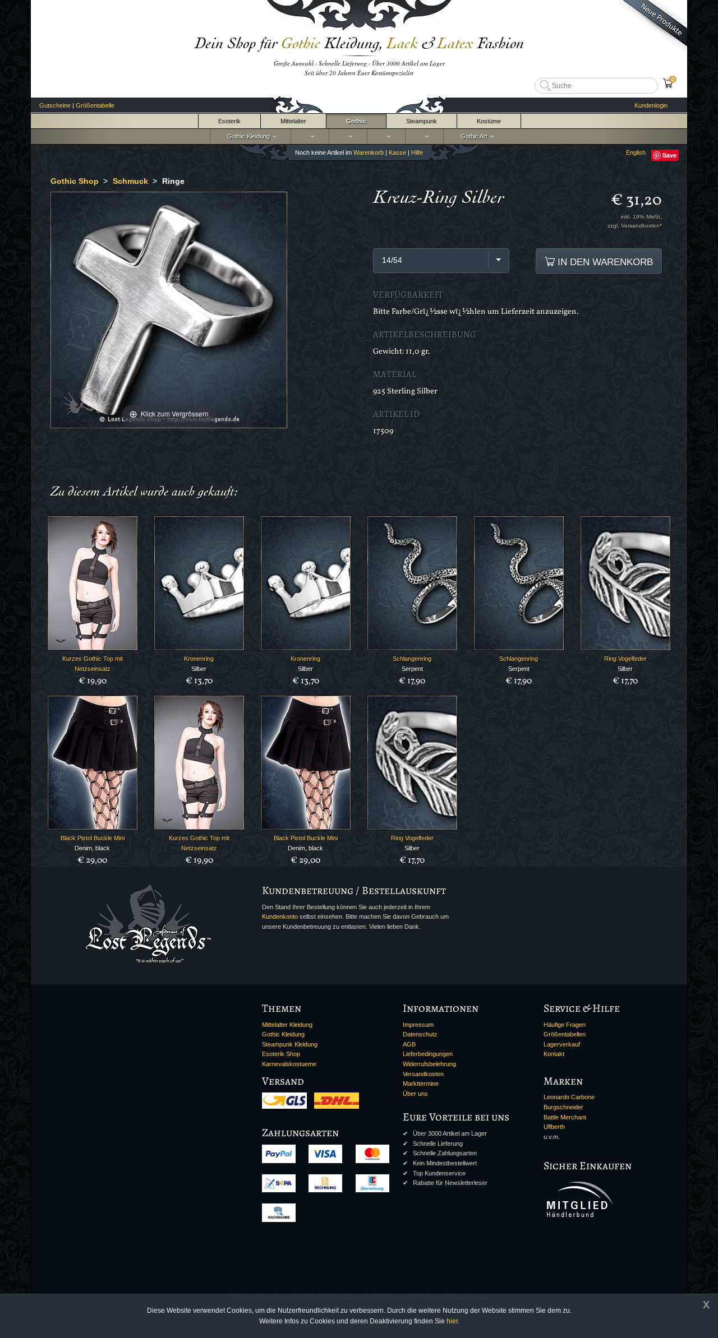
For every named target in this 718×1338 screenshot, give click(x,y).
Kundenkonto (280, 916)
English (636, 152)
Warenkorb (368, 152)
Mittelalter (293, 121)
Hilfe (417, 152)
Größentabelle (95, 105)
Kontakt (554, 1053)
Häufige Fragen (565, 1024)
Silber (198, 668)
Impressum (418, 1024)
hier (452, 1321)
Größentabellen (565, 1034)
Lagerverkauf (562, 1044)
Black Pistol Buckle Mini (93, 838)
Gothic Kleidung (247, 136)
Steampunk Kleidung (289, 1044)
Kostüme (489, 121)
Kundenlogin (651, 105)
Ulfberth (554, 1126)
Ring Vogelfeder (625, 658)
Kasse (397, 152)
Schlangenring (412, 658)
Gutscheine (55, 105)
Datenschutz (420, 1034)
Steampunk (421, 121)
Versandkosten (423, 1074)
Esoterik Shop (281, 1053)
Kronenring (199, 658)
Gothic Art (472, 136)
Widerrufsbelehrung (429, 1064)
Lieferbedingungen (428, 1053)
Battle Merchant (565, 1117)
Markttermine (421, 1083)
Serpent (412, 668)
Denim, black (92, 848)
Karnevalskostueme (289, 1064)
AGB (409, 1044)
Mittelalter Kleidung (287, 1024)
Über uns (415, 1093)
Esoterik (229, 121)
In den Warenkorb (604, 262)
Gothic (356, 121)
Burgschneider (563, 1107)
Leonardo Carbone (569, 1097)
